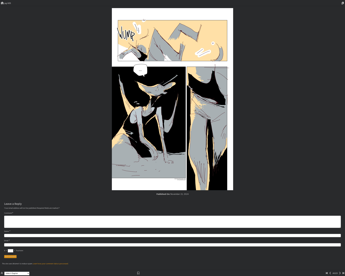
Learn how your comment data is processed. (50, 263)
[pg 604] (339, 273)
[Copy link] (343, 3)
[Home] (2, 3)
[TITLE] (326, 273)
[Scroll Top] (2, 273)
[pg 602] (330, 273)
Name (6, 231)
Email (6, 240)
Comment (8, 213)
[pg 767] (343, 273)
